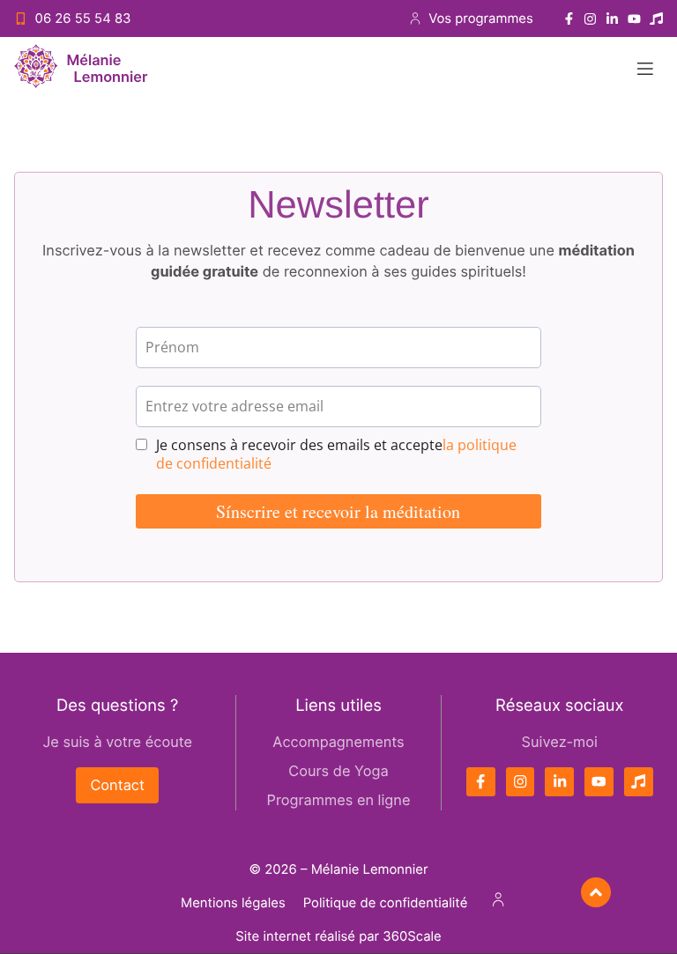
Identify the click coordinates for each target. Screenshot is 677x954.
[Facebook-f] (569, 19)
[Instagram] (590, 19)
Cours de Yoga (338, 771)
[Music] (656, 19)
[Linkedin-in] (612, 19)
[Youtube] (634, 19)
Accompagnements (338, 742)
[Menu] (645, 68)
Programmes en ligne (339, 800)
